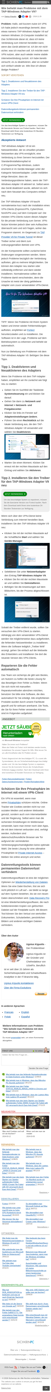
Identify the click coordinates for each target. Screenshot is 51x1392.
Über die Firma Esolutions (17, 987)
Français (8, 1012)
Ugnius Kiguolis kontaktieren (19, 983)
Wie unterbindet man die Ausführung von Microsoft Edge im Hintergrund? (12, 1251)
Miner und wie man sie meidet (35, 1132)
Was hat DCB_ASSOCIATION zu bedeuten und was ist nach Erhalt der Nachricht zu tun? (12, 1295)
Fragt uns (7, 1051)
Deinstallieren (42, 1227)
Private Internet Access (30, 853)
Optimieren (43, 1279)
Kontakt (32, 1359)
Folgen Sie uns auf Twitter (31, 1367)
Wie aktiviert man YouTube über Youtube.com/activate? (11, 1263)
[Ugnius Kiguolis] (19, 16)
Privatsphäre (14, 802)
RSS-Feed (9, 1367)
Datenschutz (6, 1388)
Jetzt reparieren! (12, 120)
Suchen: (28, 2)
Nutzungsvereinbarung (30, 1350)
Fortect (31, 330)
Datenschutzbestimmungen (15, 1355)
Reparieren (43, 1192)
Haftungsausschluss (37, 1355)
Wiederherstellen (41, 1325)
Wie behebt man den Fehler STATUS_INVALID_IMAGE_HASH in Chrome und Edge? (26, 1088)
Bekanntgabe (20, 1359)
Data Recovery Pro (39, 898)
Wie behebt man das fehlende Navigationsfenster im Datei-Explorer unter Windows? (26, 1075)
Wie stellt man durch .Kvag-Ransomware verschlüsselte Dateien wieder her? (37, 1306)
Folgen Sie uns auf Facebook (23, 1371)
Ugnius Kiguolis (10, 16)
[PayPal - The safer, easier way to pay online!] (41, 994)
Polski (7, 1016)
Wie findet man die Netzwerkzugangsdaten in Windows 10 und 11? (13, 1240)
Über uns (14, 1350)
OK (46, 1388)
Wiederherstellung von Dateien (31, 882)
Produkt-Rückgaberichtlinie (34, 782)
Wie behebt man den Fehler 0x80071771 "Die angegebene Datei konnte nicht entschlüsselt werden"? (13, 1315)
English (25, 1012)
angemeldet (16, 1037)
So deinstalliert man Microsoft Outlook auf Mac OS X (36, 1206)
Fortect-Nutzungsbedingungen (13, 779)
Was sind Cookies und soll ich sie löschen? (13, 1132)
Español (25, 1016)
